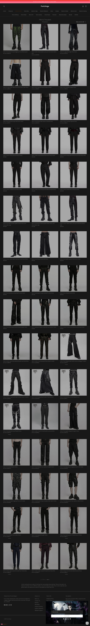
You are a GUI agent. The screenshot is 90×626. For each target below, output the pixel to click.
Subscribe (67, 615)
